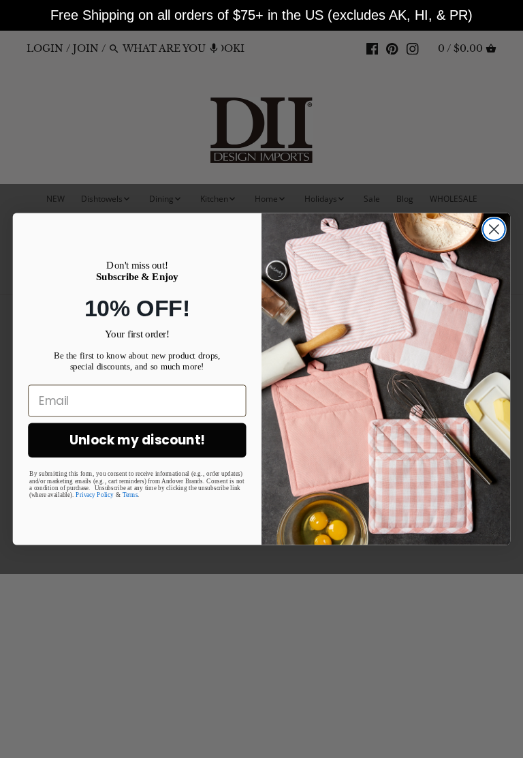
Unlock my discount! (137, 440)
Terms (130, 494)
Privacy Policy (94, 494)
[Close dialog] (494, 229)
